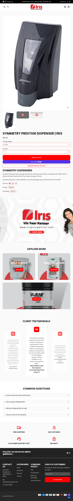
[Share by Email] (16, 183)
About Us (19, 473)
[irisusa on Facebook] (3, 2)
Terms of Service (35, 480)
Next (68, 63)
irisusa (12, 496)
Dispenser (11, 187)
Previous (4, 351)
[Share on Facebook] (9, 183)
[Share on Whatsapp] (13, 183)
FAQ (32, 470)
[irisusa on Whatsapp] (5, 2)
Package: (7, 141)
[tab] (36, 395)
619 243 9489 (7, 485)
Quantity (5, 149)
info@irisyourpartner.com (10, 481)
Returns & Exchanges (34, 477)
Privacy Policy (35, 473)
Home (18, 468)
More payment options (37, 166)
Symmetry (12, 191)
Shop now (18, 270)
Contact (19, 476)
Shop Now (20, 470)
